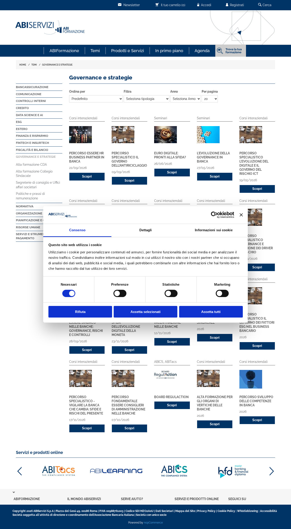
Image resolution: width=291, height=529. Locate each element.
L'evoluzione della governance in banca (213, 157)
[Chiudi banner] (241, 214)
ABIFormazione (64, 50)
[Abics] (175, 471)
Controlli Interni (31, 101)
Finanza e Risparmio (32, 135)
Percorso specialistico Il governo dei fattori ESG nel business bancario (256, 323)
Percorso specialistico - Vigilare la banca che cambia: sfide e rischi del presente (86, 405)
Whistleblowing (247, 511)
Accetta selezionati (145, 312)
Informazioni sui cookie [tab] (213, 230)
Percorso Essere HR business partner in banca (86, 157)
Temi (95, 50)
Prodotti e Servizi (127, 50)
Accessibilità (268, 511)
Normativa (24, 206)
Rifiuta (80, 312)
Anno (174, 91)
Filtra (127, 91)
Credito (22, 108)
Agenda (202, 50)
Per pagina (210, 91)
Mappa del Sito (185, 511)
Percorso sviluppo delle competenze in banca (256, 401)
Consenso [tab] (77, 230)
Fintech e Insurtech (32, 143)
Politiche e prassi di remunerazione (30, 196)
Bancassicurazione (32, 87)
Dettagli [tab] (145, 230)
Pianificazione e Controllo (38, 220)
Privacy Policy (206, 511)
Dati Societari (164, 511)
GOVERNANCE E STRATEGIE (57, 65)
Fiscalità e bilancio (32, 150)
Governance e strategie (36, 156)
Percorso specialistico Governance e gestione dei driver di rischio (256, 244)
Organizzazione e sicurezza (39, 213)
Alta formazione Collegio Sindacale (34, 174)
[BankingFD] (233, 471)
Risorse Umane (28, 227)
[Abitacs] (58, 471)
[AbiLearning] (116, 471)
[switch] (119, 293)
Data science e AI (29, 115)
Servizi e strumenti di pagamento (33, 236)
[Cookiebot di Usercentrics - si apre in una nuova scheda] (214, 214)
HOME (22, 65)
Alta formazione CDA (31, 164)
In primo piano (169, 50)
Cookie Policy (226, 511)
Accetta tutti (211, 312)
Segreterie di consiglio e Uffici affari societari (38, 185)
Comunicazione (28, 94)
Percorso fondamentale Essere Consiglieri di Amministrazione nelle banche (128, 405)
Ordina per (77, 91)
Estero (22, 129)
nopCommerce (153, 522)
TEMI (34, 65)
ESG (19, 122)
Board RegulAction (171, 397)
